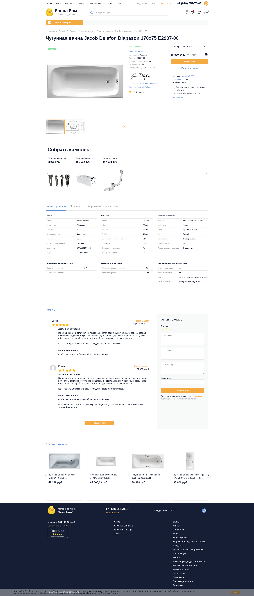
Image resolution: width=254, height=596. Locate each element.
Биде (175, 534)
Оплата (68, 3)
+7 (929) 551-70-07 (189, 3)
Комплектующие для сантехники (189, 561)
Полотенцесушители (183, 581)
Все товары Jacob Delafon (140, 87)
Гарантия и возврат (96, 3)
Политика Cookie (109, 593)
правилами (197, 396)
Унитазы (177, 526)
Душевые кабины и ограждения (188, 549)
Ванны (176, 522)
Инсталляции (179, 553)
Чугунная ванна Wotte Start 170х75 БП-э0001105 (103, 476)
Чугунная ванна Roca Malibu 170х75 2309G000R (146, 476)
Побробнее (178, 98)
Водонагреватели (181, 538)
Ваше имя (166, 378)
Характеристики (136, 51)
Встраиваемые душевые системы (189, 542)
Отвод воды (179, 573)
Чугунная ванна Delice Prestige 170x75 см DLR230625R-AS (188, 476)
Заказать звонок (167, 3)
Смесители (178, 530)
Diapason (143, 55)
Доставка (80, 3)
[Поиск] (92, 13)
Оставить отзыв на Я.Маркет (60, 526)
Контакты (121, 3)
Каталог (49, 3)
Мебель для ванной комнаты (187, 565)
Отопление (178, 577)
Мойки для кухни (181, 569)
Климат (176, 557)
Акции (111, 3)
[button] (124, 126)
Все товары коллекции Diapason (143, 83)
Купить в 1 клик (189, 68)
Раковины (178, 585)
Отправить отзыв (182, 391)
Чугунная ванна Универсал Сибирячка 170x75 (61, 476)
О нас (58, 3)
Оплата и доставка (123, 526)
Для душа (177, 545)
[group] (85, 81)
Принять (235, 592)
